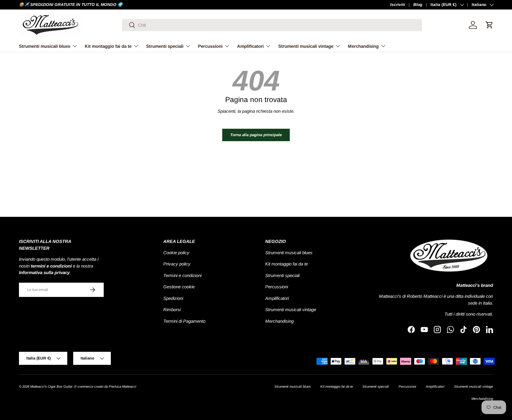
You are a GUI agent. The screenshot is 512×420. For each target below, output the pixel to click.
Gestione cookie (179, 286)
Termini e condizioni (182, 275)
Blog (417, 4)
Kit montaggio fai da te (108, 46)
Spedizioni (173, 298)
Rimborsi (172, 309)
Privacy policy (177, 263)
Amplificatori (250, 46)
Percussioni (210, 46)
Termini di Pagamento (184, 321)
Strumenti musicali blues (44, 46)
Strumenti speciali (164, 46)
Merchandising (363, 46)
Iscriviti (397, 4)
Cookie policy (176, 252)
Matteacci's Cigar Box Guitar (51, 386)
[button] (489, 24)
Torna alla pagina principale (256, 135)
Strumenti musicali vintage (305, 46)
